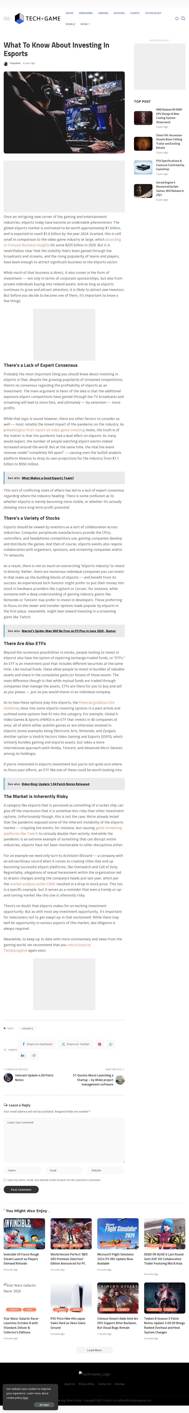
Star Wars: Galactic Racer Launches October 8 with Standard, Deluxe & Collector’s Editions (21, 1325)
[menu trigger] (9, 18)
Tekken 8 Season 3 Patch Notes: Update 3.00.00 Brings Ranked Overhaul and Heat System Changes (164, 1325)
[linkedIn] (22, 1055)
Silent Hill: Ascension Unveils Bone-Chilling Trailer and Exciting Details (169, 141)
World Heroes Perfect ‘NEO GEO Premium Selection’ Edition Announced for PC (69, 1259)
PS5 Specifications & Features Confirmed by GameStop (170, 165)
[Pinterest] (99, 1044)
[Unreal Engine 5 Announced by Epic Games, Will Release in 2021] (143, 191)
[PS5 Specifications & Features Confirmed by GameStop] (143, 167)
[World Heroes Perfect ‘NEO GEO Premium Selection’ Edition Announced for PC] (71, 1233)
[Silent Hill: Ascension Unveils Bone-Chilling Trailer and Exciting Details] (143, 144)
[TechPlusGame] (37, 18)
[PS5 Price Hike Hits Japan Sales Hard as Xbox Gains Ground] (71, 1298)
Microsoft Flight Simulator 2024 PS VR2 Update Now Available (115, 1259)
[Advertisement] (64, 186)
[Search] (183, 18)
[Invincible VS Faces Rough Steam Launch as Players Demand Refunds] (24, 1233)
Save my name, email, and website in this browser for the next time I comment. (54, 1180)
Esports (28, 1028)
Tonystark (14, 63)
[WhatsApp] (110, 1044)
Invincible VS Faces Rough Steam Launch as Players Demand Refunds (21, 1259)
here (25, 1397)
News (29, 1245)
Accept (44, 1405)
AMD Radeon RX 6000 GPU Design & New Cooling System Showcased (169, 115)
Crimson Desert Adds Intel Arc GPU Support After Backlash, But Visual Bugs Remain (117, 1323)
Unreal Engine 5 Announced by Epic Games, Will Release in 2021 (170, 188)
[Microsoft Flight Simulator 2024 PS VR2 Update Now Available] (118, 1233)
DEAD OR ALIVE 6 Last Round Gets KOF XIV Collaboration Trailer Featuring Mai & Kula (163, 1259)
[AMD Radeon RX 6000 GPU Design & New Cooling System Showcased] (143, 118)
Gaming (14, 1245)
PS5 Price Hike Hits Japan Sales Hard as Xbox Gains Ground (68, 1323)
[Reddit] (33, 1055)
